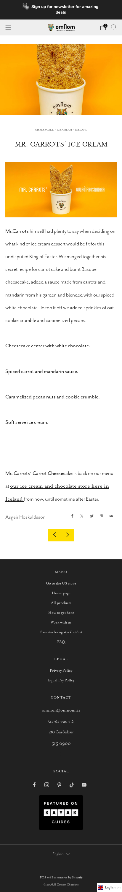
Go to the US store (61, 583)
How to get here (61, 613)
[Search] (114, 27)
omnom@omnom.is (61, 710)
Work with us (61, 622)
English (58, 854)
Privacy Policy (61, 670)
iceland (81, 129)
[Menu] (8, 27)
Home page (61, 593)
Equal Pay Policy (61, 680)
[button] (109, 887)
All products (61, 603)
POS (43, 877)
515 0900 (61, 743)
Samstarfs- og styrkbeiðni (61, 632)
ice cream (64, 129)
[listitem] (61, 9)
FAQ (61, 642)
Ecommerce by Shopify (67, 877)
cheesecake (44, 129)
